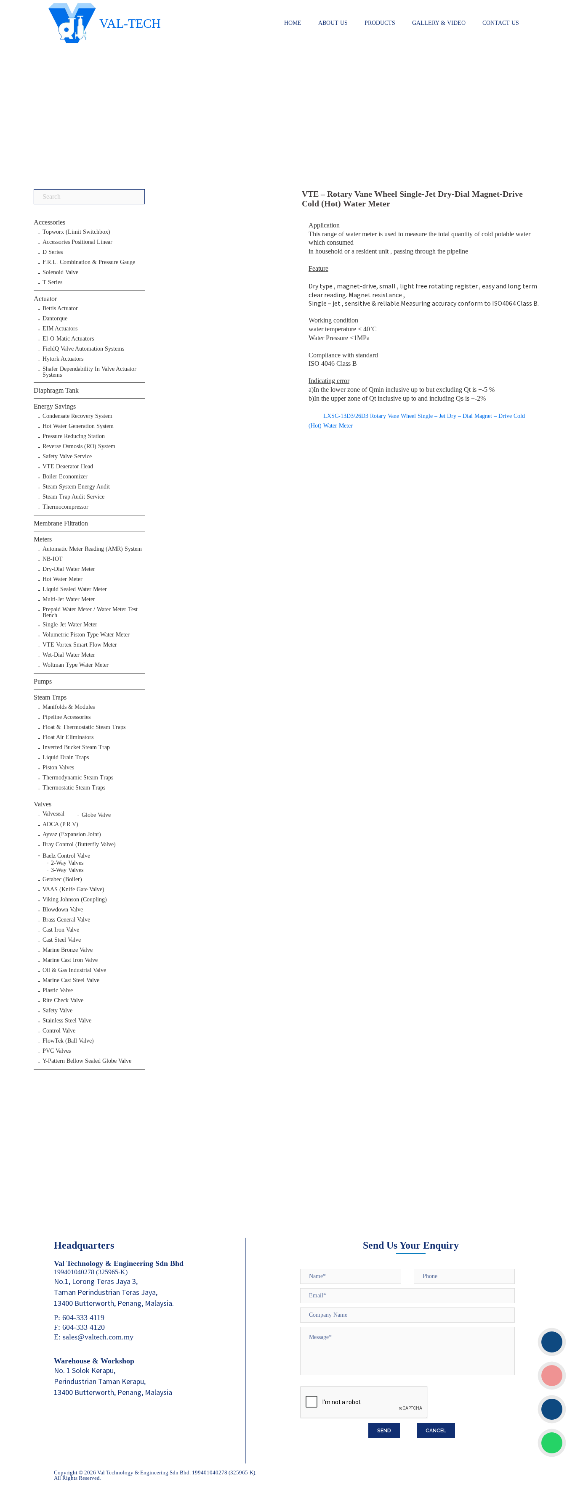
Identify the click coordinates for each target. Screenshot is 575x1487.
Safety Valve (57, 1011)
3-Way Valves (67, 870)
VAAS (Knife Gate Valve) (73, 890)
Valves (42, 804)
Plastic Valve (58, 990)
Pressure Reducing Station (74, 436)
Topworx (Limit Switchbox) (76, 232)
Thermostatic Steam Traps (74, 788)
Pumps (43, 681)
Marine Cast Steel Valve (71, 980)
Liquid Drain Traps (66, 758)
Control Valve (59, 1031)
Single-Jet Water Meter (70, 625)
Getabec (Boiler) (62, 879)
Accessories (49, 222)
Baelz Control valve (66, 856)
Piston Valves (58, 768)
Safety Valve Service (67, 457)
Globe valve (96, 815)
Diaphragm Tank (56, 390)
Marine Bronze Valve (68, 950)
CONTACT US (500, 23)
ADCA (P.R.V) (60, 824)
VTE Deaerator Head (68, 467)
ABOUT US (333, 23)
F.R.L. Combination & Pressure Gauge (89, 262)
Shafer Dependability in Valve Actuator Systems (89, 372)
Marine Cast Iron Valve (70, 960)
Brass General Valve (66, 920)
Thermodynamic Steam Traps (78, 778)
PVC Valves (57, 1051)
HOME (292, 23)
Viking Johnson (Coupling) (75, 900)
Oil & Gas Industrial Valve (74, 970)
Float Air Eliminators (68, 737)
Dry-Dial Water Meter (69, 569)
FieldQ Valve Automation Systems (83, 349)
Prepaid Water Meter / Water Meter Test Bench (90, 612)
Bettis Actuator (60, 309)
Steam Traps (50, 697)
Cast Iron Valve (61, 930)
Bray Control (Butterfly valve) (79, 845)
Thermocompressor (65, 507)
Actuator (45, 298)
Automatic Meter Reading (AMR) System (92, 549)
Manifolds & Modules (69, 707)
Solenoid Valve (60, 272)
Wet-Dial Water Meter (69, 655)
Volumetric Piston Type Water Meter (86, 635)
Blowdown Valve (63, 910)
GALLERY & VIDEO (439, 23)
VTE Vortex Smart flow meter (80, 645)
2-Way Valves (67, 863)
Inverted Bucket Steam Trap (76, 747)
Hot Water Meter (63, 579)
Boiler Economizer (65, 477)
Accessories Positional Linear (77, 242)
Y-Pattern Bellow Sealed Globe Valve (87, 1061)
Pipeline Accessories (67, 717)
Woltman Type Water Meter (76, 665)
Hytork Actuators (63, 359)
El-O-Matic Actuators (68, 339)
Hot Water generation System (78, 426)
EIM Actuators (60, 329)
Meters (43, 539)
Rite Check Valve (63, 1001)
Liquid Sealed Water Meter (75, 589)
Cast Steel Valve (62, 940)
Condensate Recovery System (77, 416)
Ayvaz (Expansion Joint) (72, 834)
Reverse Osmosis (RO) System (79, 446)
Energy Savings (55, 406)
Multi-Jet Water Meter (69, 599)
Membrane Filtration (61, 523)
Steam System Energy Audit (76, 487)
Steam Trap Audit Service (73, 497)
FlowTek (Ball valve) (68, 1041)
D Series (53, 252)
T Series (52, 282)
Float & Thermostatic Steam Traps (84, 727)
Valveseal (53, 814)
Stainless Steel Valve (67, 1021)
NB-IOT (53, 559)
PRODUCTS (380, 23)
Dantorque (55, 319)
